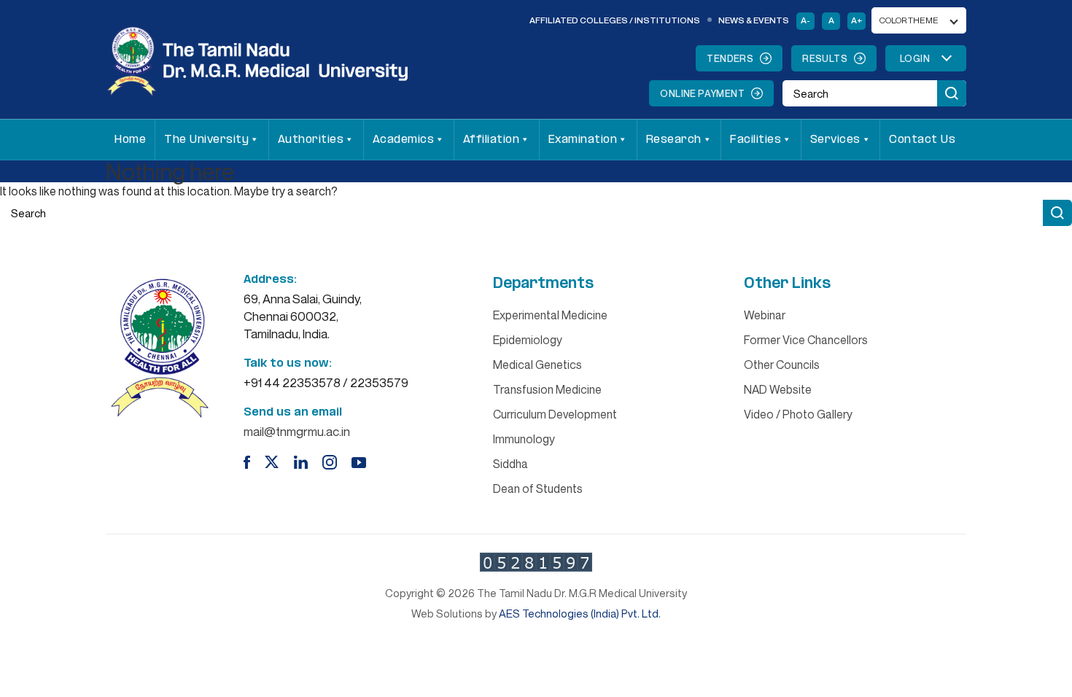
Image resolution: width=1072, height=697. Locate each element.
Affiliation (491, 139)
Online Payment (702, 93)
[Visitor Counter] (536, 562)
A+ (857, 20)
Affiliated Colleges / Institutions (614, 20)
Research (674, 139)
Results (824, 58)
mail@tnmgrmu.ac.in (297, 431)
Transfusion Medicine (547, 389)
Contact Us (922, 139)
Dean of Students (538, 488)
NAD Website (778, 389)
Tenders (730, 58)
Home (130, 139)
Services (835, 139)
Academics (404, 139)
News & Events (753, 20)
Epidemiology (527, 339)
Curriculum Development (555, 414)
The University (206, 139)
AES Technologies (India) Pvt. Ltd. (580, 613)
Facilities (755, 139)
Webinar (764, 315)
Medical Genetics (537, 364)
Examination (583, 139)
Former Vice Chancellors (806, 339)
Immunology (524, 439)
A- (805, 20)
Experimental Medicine (550, 315)
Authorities (311, 139)
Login (915, 58)
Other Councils (782, 364)
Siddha (510, 463)
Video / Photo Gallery (798, 414)
